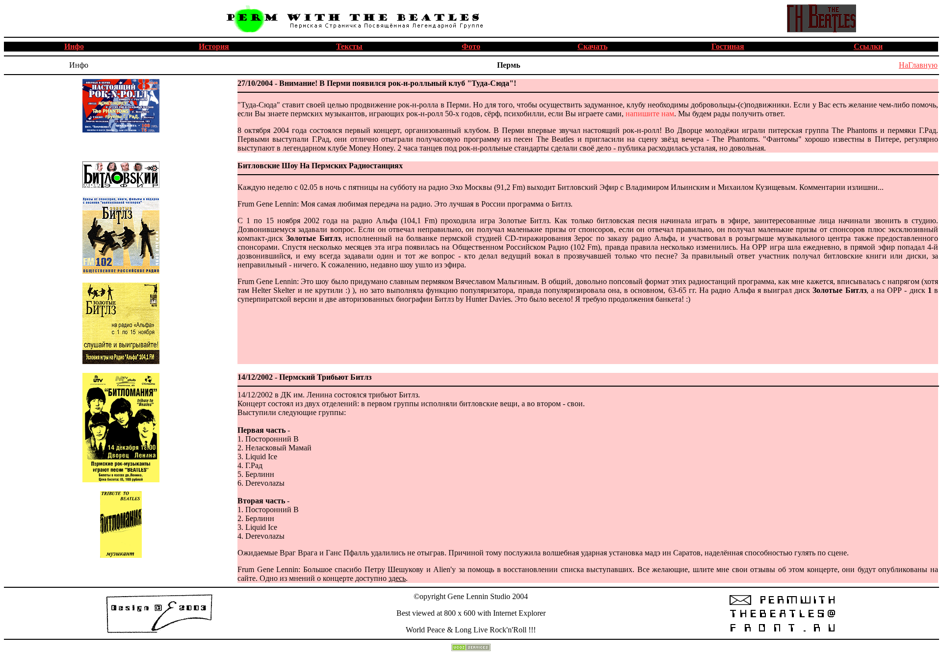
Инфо (74, 46)
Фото (471, 46)
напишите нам (650, 113)
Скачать (592, 46)
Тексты (349, 46)
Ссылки (868, 46)
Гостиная (727, 46)
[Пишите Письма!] (782, 632)
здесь (397, 578)
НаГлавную (918, 65)
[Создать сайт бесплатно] (471, 648)
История (214, 46)
